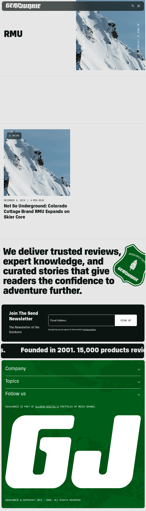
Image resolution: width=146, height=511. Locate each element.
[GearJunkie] (30, 6)
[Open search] (133, 6)
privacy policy (89, 330)
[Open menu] (138, 6)
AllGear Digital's (47, 406)
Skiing (15, 135)
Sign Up (126, 320)
